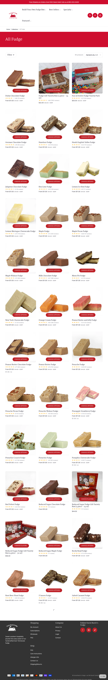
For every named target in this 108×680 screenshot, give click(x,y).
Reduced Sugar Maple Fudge (50, 551)
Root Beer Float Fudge (14, 595)
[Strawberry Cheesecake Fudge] (54, 624)
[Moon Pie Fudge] (87, 258)
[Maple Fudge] (54, 213)
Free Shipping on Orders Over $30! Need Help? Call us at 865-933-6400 (54, 2)
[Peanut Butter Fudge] (54, 347)
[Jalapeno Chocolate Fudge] (20, 169)
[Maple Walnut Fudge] (20, 258)
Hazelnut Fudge (45, 142)
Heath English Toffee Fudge (83, 142)
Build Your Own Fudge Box (33, 9)
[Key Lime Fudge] (54, 169)
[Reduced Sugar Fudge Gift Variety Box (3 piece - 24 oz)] (87, 486)
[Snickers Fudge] (20, 624)
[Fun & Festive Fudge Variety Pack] (87, 78)
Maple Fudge (44, 231)
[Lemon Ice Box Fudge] (87, 169)
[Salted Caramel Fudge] (87, 578)
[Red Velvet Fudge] (20, 486)
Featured (26, 20)
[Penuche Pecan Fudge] (20, 393)
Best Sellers (54, 9)
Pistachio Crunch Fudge (15, 457)
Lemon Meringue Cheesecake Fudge (20, 231)
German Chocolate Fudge (15, 142)
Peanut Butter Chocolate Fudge (18, 364)
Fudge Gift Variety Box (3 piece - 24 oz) (53, 96)
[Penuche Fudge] (87, 347)
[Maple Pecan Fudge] (87, 213)
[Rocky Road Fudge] (87, 533)
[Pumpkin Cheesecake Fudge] (87, 440)
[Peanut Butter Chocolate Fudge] (20, 347)
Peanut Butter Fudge (47, 364)
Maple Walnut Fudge (14, 275)
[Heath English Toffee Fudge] (87, 124)
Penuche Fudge (78, 364)
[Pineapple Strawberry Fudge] (87, 393)
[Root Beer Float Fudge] (20, 578)
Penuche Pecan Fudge (14, 411)
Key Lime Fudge (45, 186)
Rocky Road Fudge (79, 551)
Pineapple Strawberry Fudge (84, 411)
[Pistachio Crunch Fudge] (20, 440)
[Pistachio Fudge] (54, 440)
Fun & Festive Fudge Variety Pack (86, 95)
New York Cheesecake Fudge (17, 320)
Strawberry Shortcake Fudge (84, 642)
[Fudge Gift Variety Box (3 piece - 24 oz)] (54, 78)
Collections (15, 29)
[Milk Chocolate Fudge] (54, 258)
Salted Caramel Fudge (81, 595)
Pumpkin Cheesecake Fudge (84, 457)
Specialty (67, 9)
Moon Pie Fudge (78, 275)
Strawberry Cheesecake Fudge (51, 642)
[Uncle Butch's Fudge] (13, 15)
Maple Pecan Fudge (80, 231)
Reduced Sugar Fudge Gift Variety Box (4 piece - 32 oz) (19, 552)
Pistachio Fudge (45, 457)
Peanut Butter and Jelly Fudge (84, 320)
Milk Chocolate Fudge (48, 275)
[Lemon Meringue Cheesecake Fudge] (20, 213)
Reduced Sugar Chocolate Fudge (52, 504)
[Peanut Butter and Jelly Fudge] (87, 302)
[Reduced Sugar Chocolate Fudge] (54, 486)
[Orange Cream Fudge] (54, 302)
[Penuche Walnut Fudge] (54, 393)
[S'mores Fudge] (54, 578)
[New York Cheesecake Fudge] (20, 302)
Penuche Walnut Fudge (48, 411)
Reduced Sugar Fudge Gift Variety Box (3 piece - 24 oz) (86, 505)
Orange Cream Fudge (47, 320)
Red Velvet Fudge (12, 504)
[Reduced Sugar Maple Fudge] (54, 533)
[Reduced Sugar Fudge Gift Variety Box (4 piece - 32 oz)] (20, 533)
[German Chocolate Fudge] (20, 124)
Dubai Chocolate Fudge (15, 95)
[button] (90, 15)
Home (8, 29)
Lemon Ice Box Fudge (81, 186)
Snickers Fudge (11, 642)
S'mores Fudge (45, 595)
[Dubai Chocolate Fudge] (20, 78)
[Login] (95, 15)
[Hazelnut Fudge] (54, 124)
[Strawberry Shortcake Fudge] (87, 624)
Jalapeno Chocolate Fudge (16, 186)
